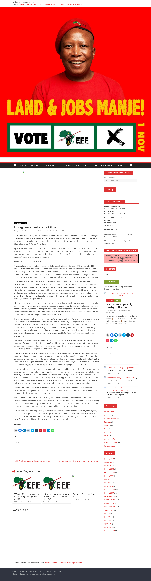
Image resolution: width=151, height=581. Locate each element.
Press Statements (49, 165)
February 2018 (109, 472)
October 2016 (109, 503)
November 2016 (110, 500)
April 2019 (108, 462)
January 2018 (109, 476)
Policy (106, 436)
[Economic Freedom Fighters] (75, 8)
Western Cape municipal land (84, 495)
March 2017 (108, 486)
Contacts (120, 165)
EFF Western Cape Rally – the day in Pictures (120, 306)
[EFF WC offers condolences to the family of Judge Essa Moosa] (26, 476)
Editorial (107, 415)
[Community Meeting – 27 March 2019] (119, 378)
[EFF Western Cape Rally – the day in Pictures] (121, 293)
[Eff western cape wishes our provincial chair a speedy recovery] (56, 476)
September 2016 (110, 507)
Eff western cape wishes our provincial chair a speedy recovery (56, 496)
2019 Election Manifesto (70, 165)
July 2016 (107, 513)
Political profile (109, 439)
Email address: (109, 178)
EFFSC (53, 231)
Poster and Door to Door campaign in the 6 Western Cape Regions (121, 394)
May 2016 (107, 520)
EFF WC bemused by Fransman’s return (31, 461)
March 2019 (108, 466)
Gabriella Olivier (32, 231)
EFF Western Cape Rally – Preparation (121, 370)
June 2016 (108, 517)
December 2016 (110, 496)
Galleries (94, 165)
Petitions (107, 432)
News (85, 165)
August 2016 (108, 510)
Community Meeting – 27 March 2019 (121, 380)
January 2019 (109, 469)
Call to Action (109, 412)
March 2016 (108, 527)
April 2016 (108, 524)
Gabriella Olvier (61, 231)
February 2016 (109, 530)
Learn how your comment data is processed (63, 562)
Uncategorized (109, 446)
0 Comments (44, 231)
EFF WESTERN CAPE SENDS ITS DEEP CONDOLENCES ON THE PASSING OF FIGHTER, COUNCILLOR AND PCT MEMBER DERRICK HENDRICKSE (69, 4)
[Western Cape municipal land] (86, 476)
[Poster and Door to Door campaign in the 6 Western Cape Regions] (120, 388)
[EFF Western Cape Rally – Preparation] (119, 368)
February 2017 (109, 489)
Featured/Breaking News (29, 165)
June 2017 (108, 479)
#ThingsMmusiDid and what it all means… (80, 461)
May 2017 (107, 483)
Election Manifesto (111, 419)
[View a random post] (136, 165)
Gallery (117, 300)
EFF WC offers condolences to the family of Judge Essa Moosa (26, 496)
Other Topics (106, 165)
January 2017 (109, 493)
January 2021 (109, 459)
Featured (110, 300)
